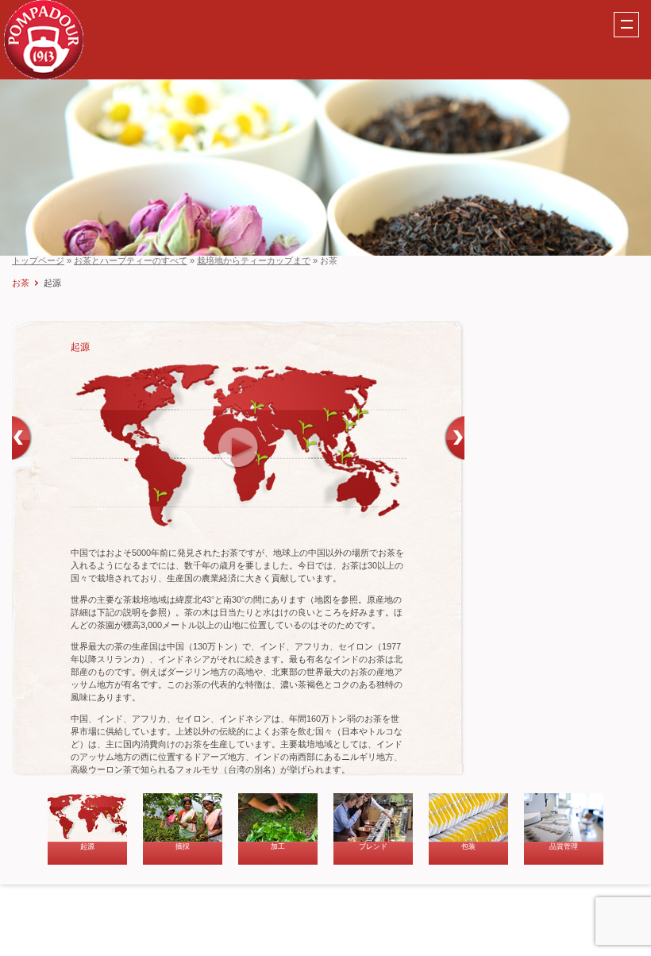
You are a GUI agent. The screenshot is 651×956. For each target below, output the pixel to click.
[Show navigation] (626, 24)
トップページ (38, 260)
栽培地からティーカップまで (253, 260)
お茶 (20, 282)
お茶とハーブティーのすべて (130, 260)
